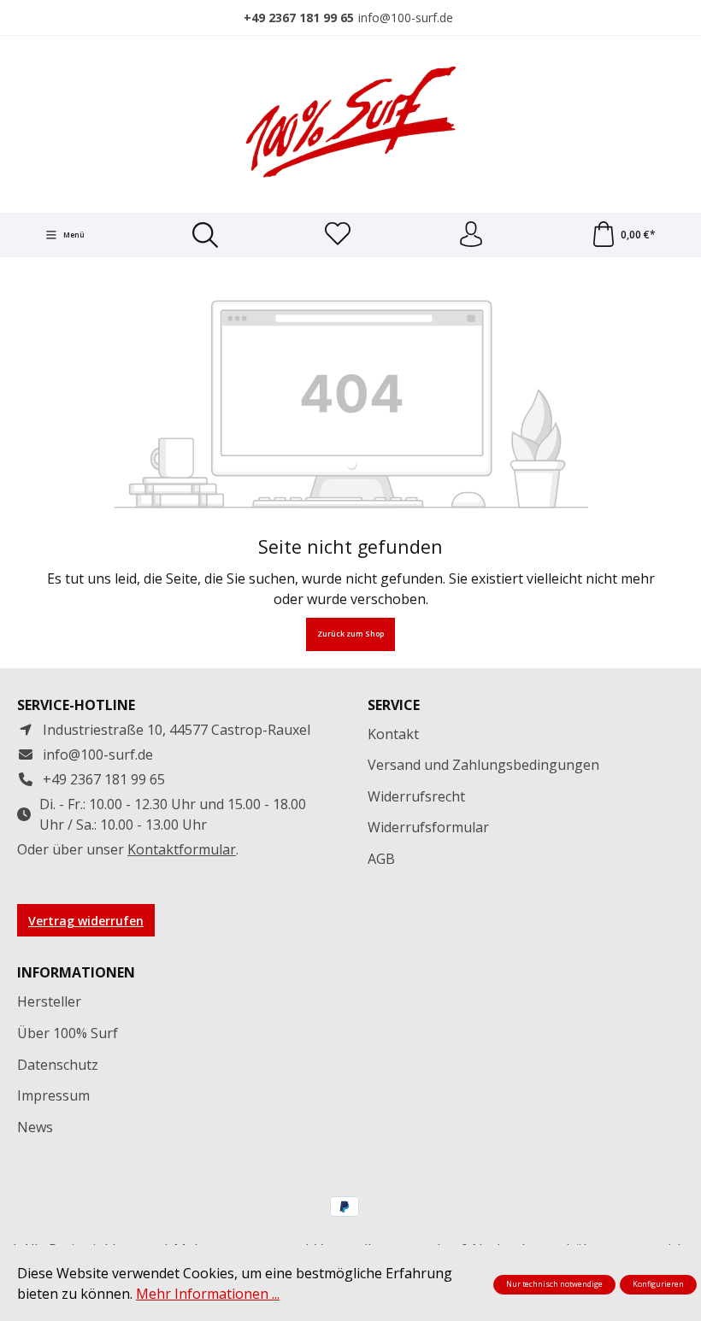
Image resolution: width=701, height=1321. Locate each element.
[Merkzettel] (337, 235)
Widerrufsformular (428, 827)
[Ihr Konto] (471, 235)
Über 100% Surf (67, 1033)
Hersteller (49, 1001)
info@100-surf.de (405, 17)
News (35, 1127)
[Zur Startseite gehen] (350, 122)
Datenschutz (57, 1064)
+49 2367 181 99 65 (299, 17)
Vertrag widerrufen (86, 921)
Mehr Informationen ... (208, 1293)
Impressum (53, 1095)
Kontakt (393, 734)
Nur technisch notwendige (554, 1284)
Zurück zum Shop (350, 634)
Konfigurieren (658, 1284)
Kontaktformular (181, 849)
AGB (381, 858)
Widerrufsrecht (416, 796)
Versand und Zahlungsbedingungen (483, 764)
